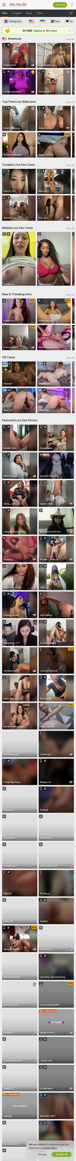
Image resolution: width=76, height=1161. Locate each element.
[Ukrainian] (42, 21)
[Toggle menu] (4, 5)
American (14, 38)
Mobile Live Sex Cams (17, 228)
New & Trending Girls (17, 294)
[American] (31, 21)
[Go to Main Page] (23, 4)
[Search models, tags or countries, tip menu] (71, 13)
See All (70, 39)
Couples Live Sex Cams (18, 164)
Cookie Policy (49, 1148)
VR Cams (8, 357)
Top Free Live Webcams (19, 101)
